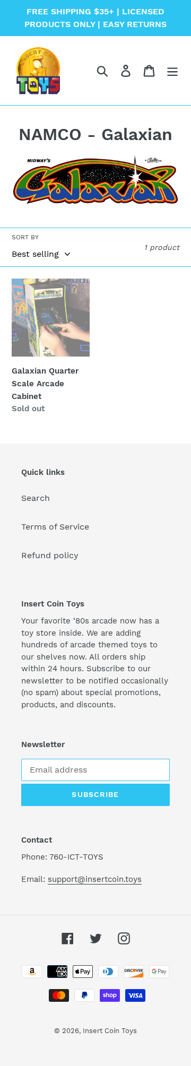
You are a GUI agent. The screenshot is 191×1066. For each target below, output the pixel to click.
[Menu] (172, 71)
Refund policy (50, 555)
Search (35, 498)
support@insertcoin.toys (95, 879)
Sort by (25, 237)
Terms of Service (55, 527)
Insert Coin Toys (110, 1031)
